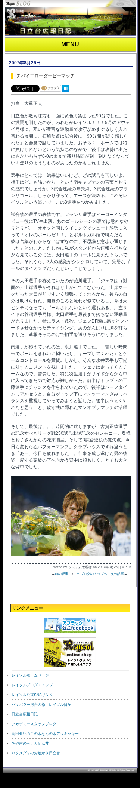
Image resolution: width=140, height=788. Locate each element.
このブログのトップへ (90, 574)
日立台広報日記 (25, 714)
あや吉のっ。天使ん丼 (30, 743)
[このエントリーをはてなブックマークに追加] (67, 92)
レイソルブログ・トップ (32, 685)
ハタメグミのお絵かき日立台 (36, 753)
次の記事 (117, 574)
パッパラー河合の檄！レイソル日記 (41, 704)
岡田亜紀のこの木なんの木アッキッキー (45, 734)
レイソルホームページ (30, 675)
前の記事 (61, 574)
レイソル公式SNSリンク (32, 695)
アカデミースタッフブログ (34, 724)
